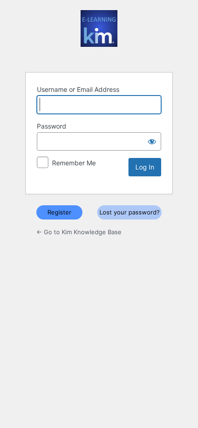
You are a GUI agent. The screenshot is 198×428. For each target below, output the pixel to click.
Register (59, 212)
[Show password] (152, 141)
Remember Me (74, 163)
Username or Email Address (78, 89)
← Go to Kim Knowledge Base (79, 232)
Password (51, 126)
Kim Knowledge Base (99, 35)
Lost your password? (129, 212)
